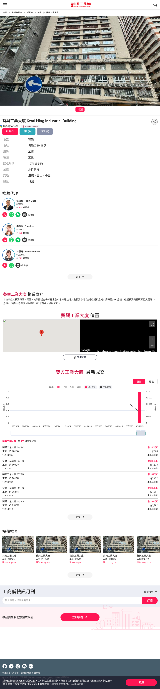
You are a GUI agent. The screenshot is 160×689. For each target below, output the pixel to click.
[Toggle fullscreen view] (152, 324)
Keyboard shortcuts (104, 351)
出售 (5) (10, 131)
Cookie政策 (77, 684)
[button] (42, 333)
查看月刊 (149, 591)
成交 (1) (45, 131)
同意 (141, 682)
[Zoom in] (152, 339)
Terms (140, 351)
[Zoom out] (152, 345)
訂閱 (150, 600)
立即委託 (77, 617)
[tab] (80, 109)
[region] (118, 336)
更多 (78, 517)
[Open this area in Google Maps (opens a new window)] (86, 350)
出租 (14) (27, 131)
